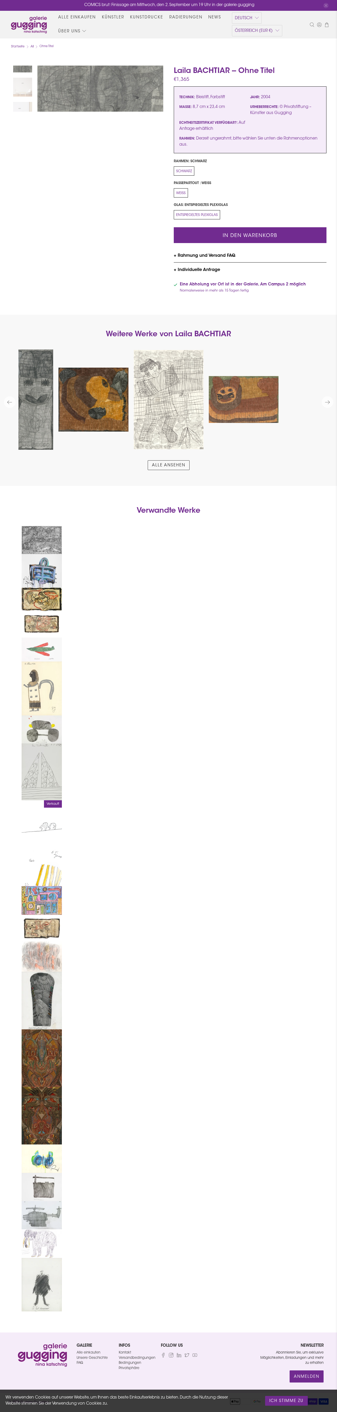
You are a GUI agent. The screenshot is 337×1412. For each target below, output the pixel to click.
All (32, 46)
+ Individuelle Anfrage (197, 270)
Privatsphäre (129, 1368)
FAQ (80, 1363)
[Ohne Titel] (100, 89)
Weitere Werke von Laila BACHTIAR (168, 334)
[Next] (327, 402)
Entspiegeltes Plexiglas (197, 215)
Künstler (113, 17)
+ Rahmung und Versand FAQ (204, 256)
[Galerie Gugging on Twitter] (187, 1356)
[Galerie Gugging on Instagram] (171, 1356)
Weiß (181, 193)
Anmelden (306, 1377)
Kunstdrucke (146, 17)
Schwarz (184, 171)
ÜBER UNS (69, 31)
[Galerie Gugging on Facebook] (163, 1356)
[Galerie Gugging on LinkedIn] (179, 1356)
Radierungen (185, 17)
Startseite (17, 46)
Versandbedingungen (137, 1358)
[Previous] (10, 402)
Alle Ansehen (168, 465)
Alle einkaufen (77, 17)
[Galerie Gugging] (29, 24)
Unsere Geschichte (92, 1358)
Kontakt (125, 1352)
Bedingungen (130, 1363)
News (214, 17)
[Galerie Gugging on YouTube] (194, 1356)
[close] (326, 5)
